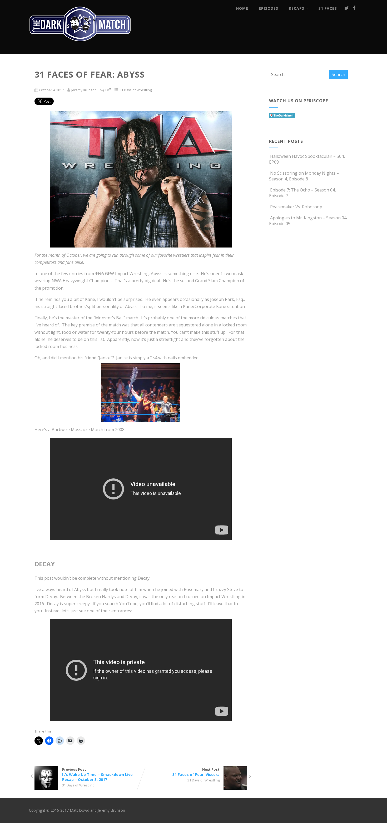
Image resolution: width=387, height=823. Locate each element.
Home (242, 8)
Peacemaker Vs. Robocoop (296, 207)
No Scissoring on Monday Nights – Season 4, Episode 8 (304, 176)
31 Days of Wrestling (136, 90)
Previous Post (97, 774)
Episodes (268, 8)
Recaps (296, 8)
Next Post (196, 772)
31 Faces (328, 8)
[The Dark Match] (81, 48)
